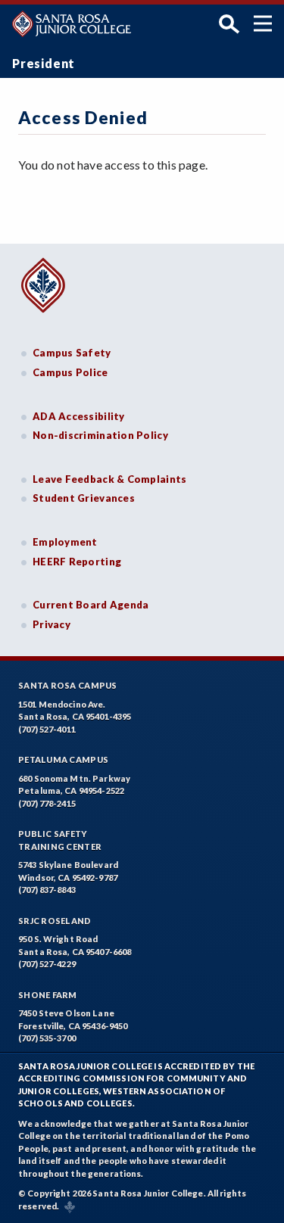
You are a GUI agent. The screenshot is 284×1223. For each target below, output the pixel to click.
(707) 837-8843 (47, 890)
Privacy (51, 624)
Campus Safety (72, 353)
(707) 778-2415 (47, 803)
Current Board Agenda (91, 605)
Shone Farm (47, 995)
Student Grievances (84, 498)
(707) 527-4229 (47, 964)
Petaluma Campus (63, 759)
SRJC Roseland (55, 921)
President (43, 63)
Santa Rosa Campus (67, 685)
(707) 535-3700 (47, 1038)
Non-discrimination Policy (100, 435)
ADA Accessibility (79, 416)
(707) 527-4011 (47, 729)
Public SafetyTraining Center (59, 840)
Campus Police (70, 372)
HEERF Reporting (77, 561)
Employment (65, 542)
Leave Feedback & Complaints (109, 479)
